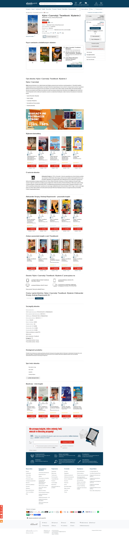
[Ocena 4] (50, 29)
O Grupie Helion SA (94, 471)
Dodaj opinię (39, 298)
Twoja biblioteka (54, 478)
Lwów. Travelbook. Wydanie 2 (54, 220)
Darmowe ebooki (72, 9)
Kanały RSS (1, 521)
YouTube (1, 514)
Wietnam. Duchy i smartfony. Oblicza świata (31, 408)
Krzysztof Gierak (65, 261)
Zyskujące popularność (30, 480)
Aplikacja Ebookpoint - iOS (44, 497)
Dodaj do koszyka (95, 28)
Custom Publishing (81, 485)
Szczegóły (91, 54)
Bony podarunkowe (30, 490)
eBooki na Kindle (42, 490)
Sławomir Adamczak (42, 159)
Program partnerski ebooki (82, 475)
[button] (83, 144)
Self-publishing (80, 480)
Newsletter (53, 484)
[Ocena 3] (49, 29)
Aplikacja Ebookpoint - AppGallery (43, 500)
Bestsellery (64, 9)
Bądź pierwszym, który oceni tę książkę (62, 29)
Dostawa (66, 480)
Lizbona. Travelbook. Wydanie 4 (66, 259)
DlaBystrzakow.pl (84, 522)
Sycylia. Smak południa (76, 157)
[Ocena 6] (53, 29)
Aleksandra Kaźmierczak (54, 410)
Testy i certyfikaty (30, 492)
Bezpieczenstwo (42, 474)
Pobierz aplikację (84, 9)
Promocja (45, 22)
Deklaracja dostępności (69, 477)
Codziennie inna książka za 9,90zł (95, 12)
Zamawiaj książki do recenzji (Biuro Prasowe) (82, 477)
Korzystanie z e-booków (44, 478)
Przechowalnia (54, 477)
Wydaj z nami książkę (81, 482)
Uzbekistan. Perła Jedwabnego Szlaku (77, 407)
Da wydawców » (85, 454)
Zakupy (40, 476)
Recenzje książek (67, 486)
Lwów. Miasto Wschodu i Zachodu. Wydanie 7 (72, 58)
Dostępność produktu (91, 57)
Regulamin (66, 473)
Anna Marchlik (41, 261)
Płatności (66, 482)
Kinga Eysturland (65, 159)
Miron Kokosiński (76, 408)
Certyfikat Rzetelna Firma (95, 473)
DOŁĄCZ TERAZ (67, 442)
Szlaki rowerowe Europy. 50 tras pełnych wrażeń (54, 157)
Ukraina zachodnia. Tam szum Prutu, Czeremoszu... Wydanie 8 (73, 52)
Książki (43, 9)
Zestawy (28, 486)
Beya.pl (54, 525)
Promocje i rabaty (29, 478)
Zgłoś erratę (28, 334)
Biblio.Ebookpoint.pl (85, 525)
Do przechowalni (95, 46)
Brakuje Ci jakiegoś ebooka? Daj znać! (67, 459)
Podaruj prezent (99, 9)
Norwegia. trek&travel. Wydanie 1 (41, 157)
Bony (92, 9)
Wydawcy (28, 488)
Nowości (59, 9)
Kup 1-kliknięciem (95, 39)
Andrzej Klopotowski (59, 24)
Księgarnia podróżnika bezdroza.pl (94, 485)
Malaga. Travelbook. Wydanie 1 (31, 259)
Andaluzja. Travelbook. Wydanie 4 (55, 260)
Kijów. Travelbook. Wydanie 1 (42, 220)
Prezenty (53, 480)
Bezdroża (51, 28)
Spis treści (90, 59)
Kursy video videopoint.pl (95, 490)
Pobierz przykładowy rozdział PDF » (33, 332)
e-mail (30, 442)
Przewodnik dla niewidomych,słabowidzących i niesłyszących (42, 482)
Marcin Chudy (29, 261)
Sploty (73, 525)
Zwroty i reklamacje (68, 478)
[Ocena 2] (47, 29)
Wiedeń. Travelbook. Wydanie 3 (77, 259)
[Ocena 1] (46, 29)
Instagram (1, 511)
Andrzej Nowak (29, 410)
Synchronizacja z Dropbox (44, 492)
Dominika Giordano (41, 410)
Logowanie (53, 471)
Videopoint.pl (46, 525)
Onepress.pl (55, 522)
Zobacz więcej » (33, 450)
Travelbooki (52, 26)
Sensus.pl (64, 522)
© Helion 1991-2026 (29, 532)
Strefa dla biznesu (80, 471)
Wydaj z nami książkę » (64, 454)
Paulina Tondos (64, 408)
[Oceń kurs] (30, 298)
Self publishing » (85, 459)
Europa (37, 340)
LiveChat (66, 490)
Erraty (65, 484)
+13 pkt (51, 22)
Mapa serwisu (67, 488)
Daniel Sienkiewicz (53, 159)
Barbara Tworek (59, 262)
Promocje (54, 9)
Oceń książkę (54, 482)
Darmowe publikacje (30, 484)
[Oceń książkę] (50, 29)
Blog (27, 494)
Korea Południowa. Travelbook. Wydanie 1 (55, 408)
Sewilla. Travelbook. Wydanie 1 (42, 259)
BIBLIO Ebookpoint (81, 483)
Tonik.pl (100, 530)
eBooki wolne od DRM (43, 485)
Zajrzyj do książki (30, 36)
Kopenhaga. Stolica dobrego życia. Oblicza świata (66, 157)
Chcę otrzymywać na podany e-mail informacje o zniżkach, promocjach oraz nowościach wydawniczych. (47, 446)
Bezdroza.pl (93, 522)
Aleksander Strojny (50, 24)
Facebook (1, 506)
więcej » (54, 447)
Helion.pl (45, 522)
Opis (89, 52)
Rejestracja (53, 473)
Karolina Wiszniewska (77, 158)
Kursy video (48, 9)
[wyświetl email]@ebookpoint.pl (60, 531)
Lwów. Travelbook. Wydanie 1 (66, 220)
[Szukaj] (71, 3)
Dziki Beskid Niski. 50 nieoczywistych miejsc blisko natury (32, 157)
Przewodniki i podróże (30, 340)
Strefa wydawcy (80, 473)
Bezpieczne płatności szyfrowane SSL (37, 518)
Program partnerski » (40, 454)
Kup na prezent (96, 36)
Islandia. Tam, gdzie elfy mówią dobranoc (66, 407)
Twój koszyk (54, 475)
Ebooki (33, 9)
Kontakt (66, 471)
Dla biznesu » (38, 459)
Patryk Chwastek (53, 262)
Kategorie (28, 9)
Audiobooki (38, 9)
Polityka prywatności (68, 475)
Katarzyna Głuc (76, 261)
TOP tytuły (28, 477)
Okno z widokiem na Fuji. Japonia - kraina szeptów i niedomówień (43, 408)
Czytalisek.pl (64, 525)
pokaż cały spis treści (33, 378)
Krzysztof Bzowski (76, 54)
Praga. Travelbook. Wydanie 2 (77, 220)
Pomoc (42, 289)
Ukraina (37, 341)
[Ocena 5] (51, 29)
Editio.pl (73, 522)
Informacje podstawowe (44, 472)
